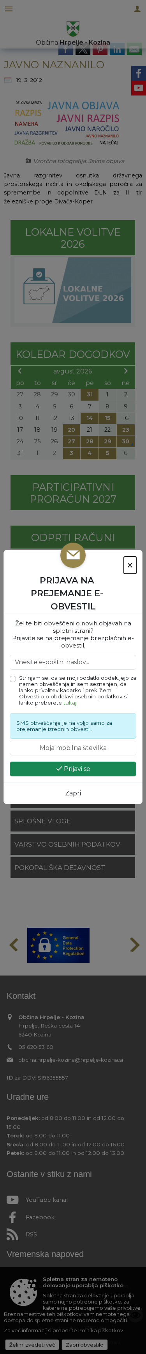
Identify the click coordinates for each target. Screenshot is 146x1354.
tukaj (69, 703)
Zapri (73, 793)
